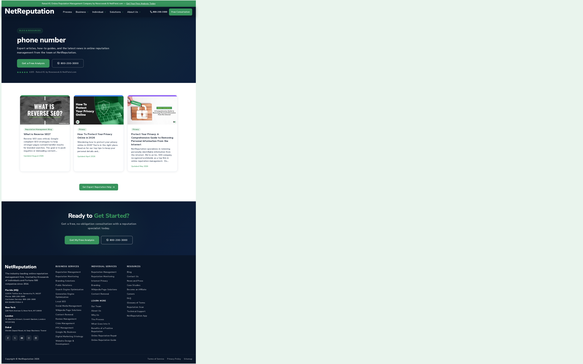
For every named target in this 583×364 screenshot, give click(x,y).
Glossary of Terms (136, 302)
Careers (131, 294)
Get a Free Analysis (33, 63)
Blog (129, 272)
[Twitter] (15, 338)
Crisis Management (65, 323)
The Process (97, 319)
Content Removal (64, 314)
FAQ (129, 298)
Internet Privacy (99, 281)
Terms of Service (155, 359)
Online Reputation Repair (104, 335)
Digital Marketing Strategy (69, 336)
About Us (96, 310)
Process (67, 12)
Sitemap (188, 359)
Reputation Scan (135, 307)
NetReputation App (137, 315)
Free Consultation (180, 11)
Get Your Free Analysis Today (140, 3)
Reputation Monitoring (67, 276)
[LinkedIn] (36, 338)
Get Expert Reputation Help (97, 187)
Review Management (66, 319)
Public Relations (64, 285)
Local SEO (61, 301)
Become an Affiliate (136, 289)
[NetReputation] (20, 267)
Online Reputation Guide (103, 340)
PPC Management (64, 327)
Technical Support (136, 311)
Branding (95, 285)
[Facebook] (8, 338)
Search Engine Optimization (70, 289)
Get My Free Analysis (82, 240)
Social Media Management (69, 306)
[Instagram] (29, 338)
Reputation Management (68, 272)
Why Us (95, 315)
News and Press (135, 281)
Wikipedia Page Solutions (68, 310)
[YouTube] (22, 338)
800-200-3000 (160, 12)
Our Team (96, 306)
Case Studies (133, 285)
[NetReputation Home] (29, 12)
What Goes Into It (100, 324)
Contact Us (132, 276)
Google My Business (66, 332)
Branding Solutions (65, 281)
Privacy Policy (174, 359)
